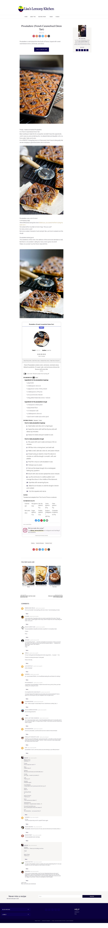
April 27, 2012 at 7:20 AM (44, 718)
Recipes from (42, 16)
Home (26, 16)
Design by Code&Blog (46, 920)
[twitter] (82, 9)
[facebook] (76, 9)
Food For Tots (29, 862)
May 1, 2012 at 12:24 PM (32, 747)
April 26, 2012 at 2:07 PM (34, 640)
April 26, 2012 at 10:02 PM (38, 701)
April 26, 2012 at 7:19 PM (38, 682)
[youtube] (88, 9)
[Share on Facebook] (39, 36)
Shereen (27, 674)
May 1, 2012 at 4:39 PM (34, 817)
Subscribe (92, 896)
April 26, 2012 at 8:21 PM (45, 692)
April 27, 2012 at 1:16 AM (42, 709)
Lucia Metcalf (29, 666)
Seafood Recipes (40, 543)
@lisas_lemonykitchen (37, 530)
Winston (27, 871)
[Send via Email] (49, 36)
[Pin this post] (33, 36)
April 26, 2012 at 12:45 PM (40, 608)
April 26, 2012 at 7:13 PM (34, 674)
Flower (27, 616)
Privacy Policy (37, 920)
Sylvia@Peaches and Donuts (32, 692)
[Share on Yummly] (37, 36)
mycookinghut (29, 682)
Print (41, 327)
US (33, 377)
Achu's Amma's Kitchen (31, 709)
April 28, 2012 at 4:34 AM (38, 728)
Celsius (40, 420)
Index (51, 16)
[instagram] (79, 9)
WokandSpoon (29, 728)
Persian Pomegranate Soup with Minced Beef (55, 597)
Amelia (27, 653)
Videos (57, 16)
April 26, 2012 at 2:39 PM (33, 653)
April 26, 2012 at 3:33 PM (37, 666)
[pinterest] (85, 9)
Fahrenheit (36, 420)
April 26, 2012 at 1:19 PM (34, 616)
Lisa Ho (26, 757)
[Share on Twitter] (43, 36)
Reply (27, 613)
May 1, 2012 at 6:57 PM (38, 826)
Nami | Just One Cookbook (32, 718)
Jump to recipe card (41, 49)
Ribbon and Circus (30, 608)
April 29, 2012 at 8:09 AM (44, 737)
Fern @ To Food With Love (32, 737)
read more (82, 47)
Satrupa (27, 640)
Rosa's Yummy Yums (30, 627)
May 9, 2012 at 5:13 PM (34, 871)
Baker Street (28, 835)
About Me (33, 16)
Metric (36, 377)
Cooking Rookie (29, 701)
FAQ (75, 914)
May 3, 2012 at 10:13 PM (37, 835)
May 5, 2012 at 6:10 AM (33, 845)
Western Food (48, 543)
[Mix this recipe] (45, 36)
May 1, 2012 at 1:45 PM (32, 757)
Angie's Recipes (29, 826)
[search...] (97, 17)
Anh (26, 747)
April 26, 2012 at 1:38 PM (40, 627)
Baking (32, 543)
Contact (76, 912)
